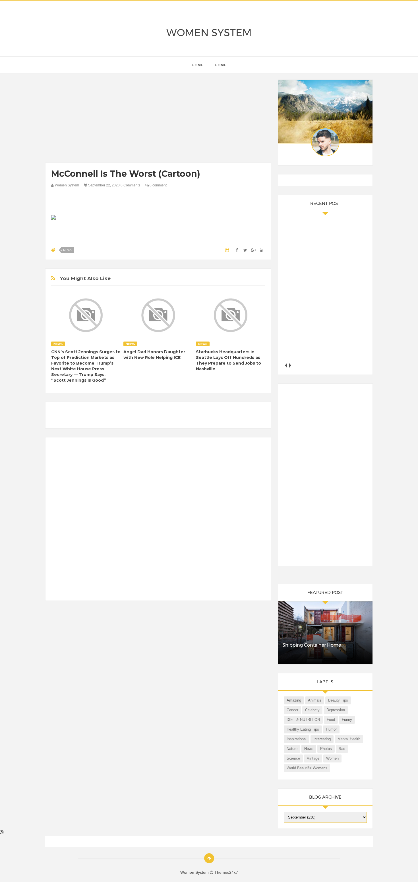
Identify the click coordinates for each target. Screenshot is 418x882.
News (67, 250)
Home (220, 65)
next (290, 365)
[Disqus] (158, 521)
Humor (331, 729)
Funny (347, 719)
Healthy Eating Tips (303, 729)
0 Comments (130, 185)
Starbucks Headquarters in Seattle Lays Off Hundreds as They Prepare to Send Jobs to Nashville (228, 360)
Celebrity (312, 710)
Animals (314, 700)
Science (293, 758)
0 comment (158, 185)
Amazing (294, 700)
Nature (292, 749)
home (197, 65)
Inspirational (297, 739)
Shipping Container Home (311, 645)
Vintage (313, 758)
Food (331, 719)
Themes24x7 (226, 872)
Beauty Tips (338, 700)
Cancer (292, 710)
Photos (326, 749)
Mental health (349, 739)
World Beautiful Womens (307, 768)
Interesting (322, 739)
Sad (342, 749)
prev (286, 365)
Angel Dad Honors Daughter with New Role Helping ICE (154, 354)
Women (332, 758)
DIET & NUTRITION (303, 719)
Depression (335, 710)
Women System (209, 32)
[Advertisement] (158, 119)
